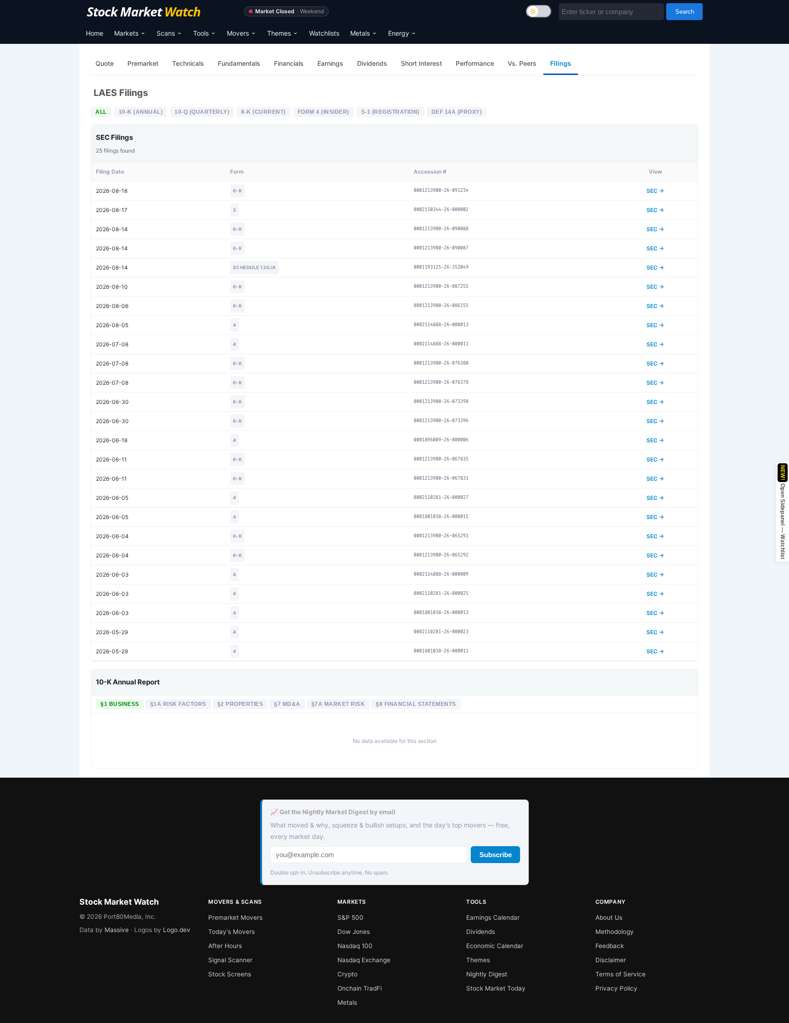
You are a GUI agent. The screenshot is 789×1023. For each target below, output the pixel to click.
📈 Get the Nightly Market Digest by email (332, 812)
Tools (201, 33)
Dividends (480, 931)
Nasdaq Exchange (363, 960)
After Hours (225, 945)
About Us (608, 917)
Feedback (609, 945)
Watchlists (324, 33)
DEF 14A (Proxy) (456, 112)
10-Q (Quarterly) (201, 112)
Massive (117, 929)
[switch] (539, 11)
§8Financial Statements (416, 704)
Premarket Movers (235, 917)
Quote (104, 63)
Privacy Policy (616, 988)
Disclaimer (610, 960)
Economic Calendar (494, 945)
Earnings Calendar (493, 917)
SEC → (655, 190)
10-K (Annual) (141, 112)
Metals (360, 33)
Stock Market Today (496, 988)
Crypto (347, 974)
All (101, 112)
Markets (126, 33)
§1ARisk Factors (178, 704)
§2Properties (240, 704)
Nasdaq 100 (355, 945)
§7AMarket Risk (338, 704)
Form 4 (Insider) (323, 112)
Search (684, 11)
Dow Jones (353, 931)
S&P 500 (350, 917)
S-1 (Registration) (390, 112)
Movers (238, 33)
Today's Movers (231, 931)
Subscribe (495, 855)
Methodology (614, 931)
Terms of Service (620, 974)
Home (94, 33)
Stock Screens (229, 974)
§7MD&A (287, 704)
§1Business (119, 704)
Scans (166, 33)
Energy (398, 33)
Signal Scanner (230, 960)
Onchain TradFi (359, 988)
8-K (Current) (263, 112)
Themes (279, 33)
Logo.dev (176, 929)
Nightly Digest (486, 974)
